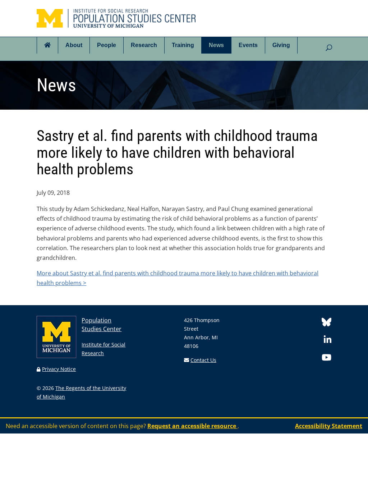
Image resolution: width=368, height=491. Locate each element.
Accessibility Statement (328, 426)
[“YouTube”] (326, 358)
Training (183, 45)
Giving (281, 45)
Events (248, 45)
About (73, 45)
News (216, 45)
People (106, 45)
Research (144, 45)
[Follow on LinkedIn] (327, 341)
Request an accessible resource (192, 426)
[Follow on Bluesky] (326, 323)
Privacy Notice (59, 369)
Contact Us (203, 360)
